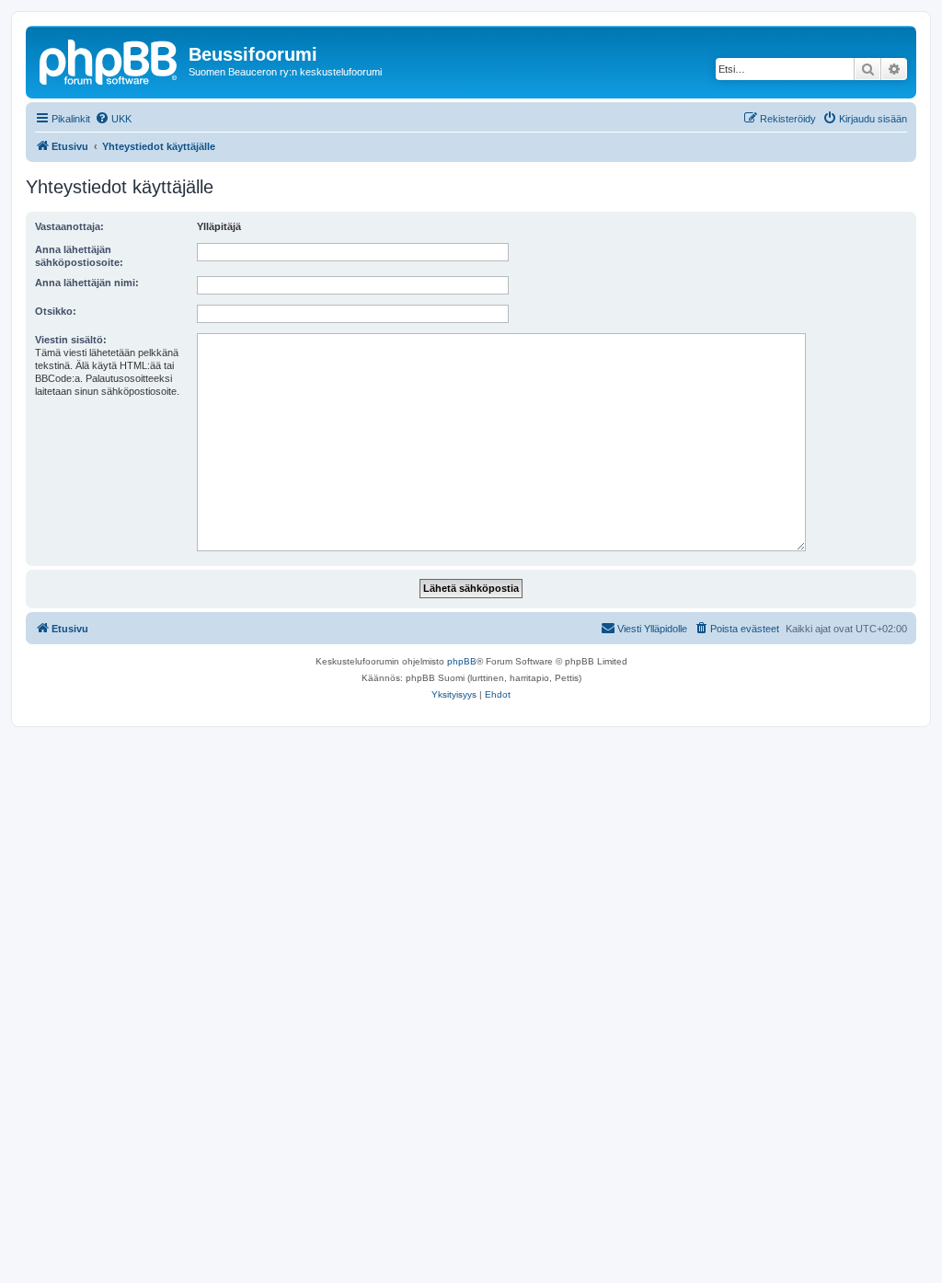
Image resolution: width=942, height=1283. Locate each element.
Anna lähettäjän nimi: (87, 282)
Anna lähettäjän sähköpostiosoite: (79, 256)
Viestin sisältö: (71, 339)
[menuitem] (113, 119)
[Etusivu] (109, 59)
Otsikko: (55, 311)
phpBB (462, 661)
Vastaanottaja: (69, 226)
